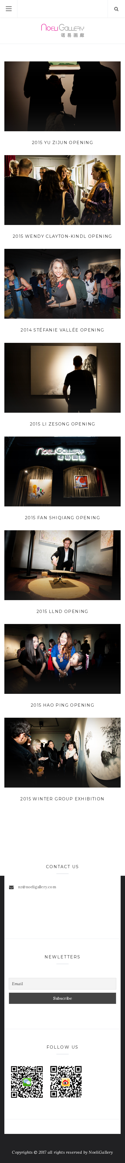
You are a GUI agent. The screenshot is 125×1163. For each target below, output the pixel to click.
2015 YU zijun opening (62, 142)
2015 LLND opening (62, 611)
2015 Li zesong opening (62, 424)
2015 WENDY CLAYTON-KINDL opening (62, 236)
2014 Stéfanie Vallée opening (62, 330)
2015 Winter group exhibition (62, 799)
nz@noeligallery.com (37, 886)
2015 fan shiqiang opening (62, 517)
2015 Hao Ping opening (62, 705)
